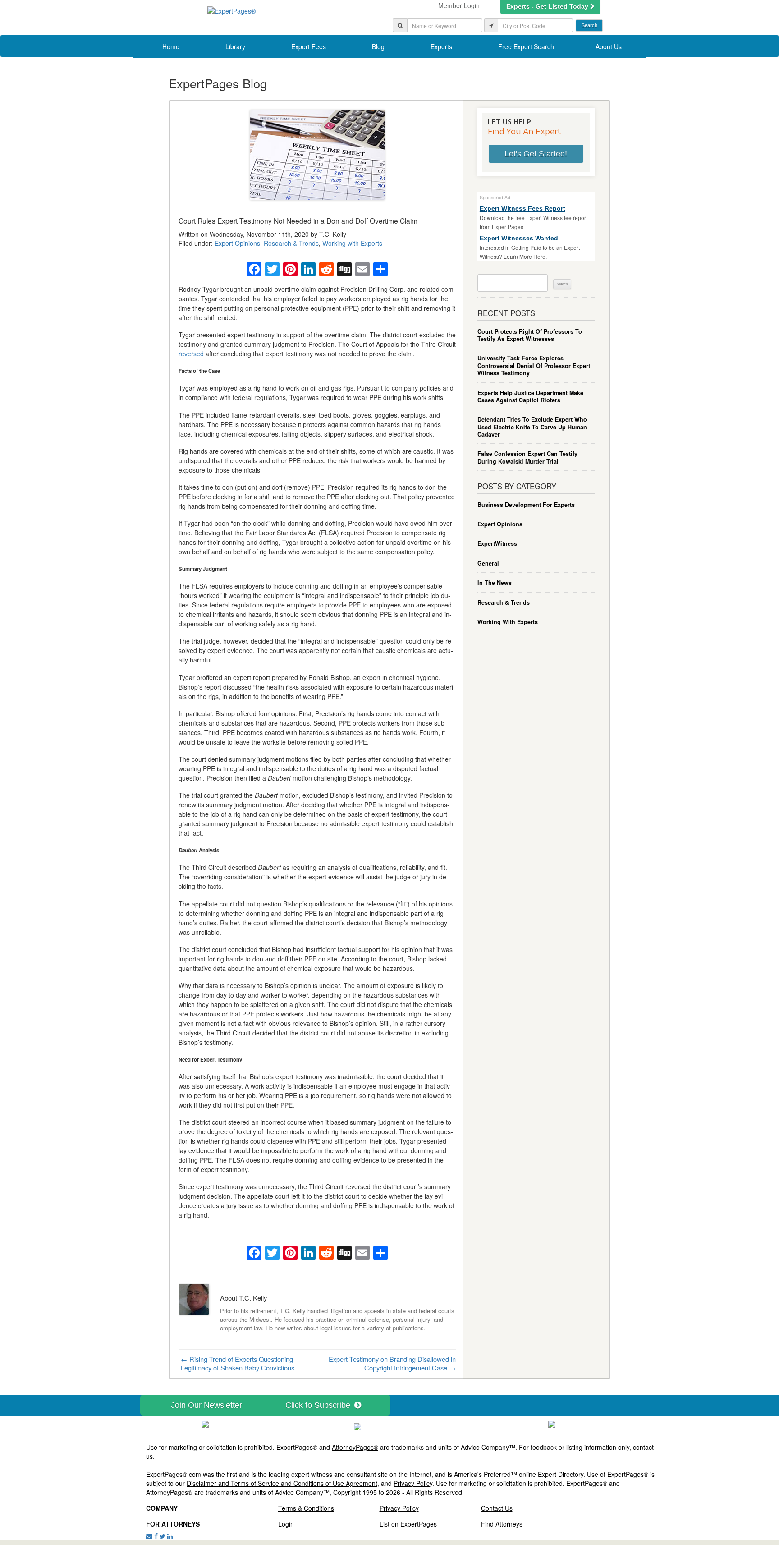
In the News (494, 582)
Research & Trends (291, 243)
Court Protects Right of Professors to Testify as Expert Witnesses (529, 335)
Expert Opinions (237, 243)
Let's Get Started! (535, 153)
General (488, 563)
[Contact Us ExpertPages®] (149, 1535)
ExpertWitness (497, 543)
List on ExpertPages (408, 1523)
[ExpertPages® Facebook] (156, 1535)
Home (170, 46)
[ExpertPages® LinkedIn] (170, 1535)
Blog (378, 46)
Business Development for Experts (526, 504)
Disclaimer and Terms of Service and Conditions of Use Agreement (282, 1483)
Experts (441, 46)
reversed (191, 353)
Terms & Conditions (306, 1508)
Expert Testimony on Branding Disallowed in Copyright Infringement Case (392, 1363)
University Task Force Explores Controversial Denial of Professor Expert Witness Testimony (533, 365)
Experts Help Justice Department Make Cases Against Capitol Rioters (530, 396)
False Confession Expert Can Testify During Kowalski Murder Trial (527, 457)
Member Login (459, 5)
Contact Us (497, 1508)
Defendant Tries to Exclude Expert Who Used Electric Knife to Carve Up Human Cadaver (532, 427)
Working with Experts (352, 243)
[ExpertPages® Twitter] (162, 1535)
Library (235, 46)
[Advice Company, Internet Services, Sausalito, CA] (551, 1423)
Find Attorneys (501, 1523)
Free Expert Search (526, 46)
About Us (609, 46)
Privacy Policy (413, 1483)
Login (286, 1523)
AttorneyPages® (355, 1447)
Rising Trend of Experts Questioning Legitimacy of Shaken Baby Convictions (237, 1363)
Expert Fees (308, 46)
